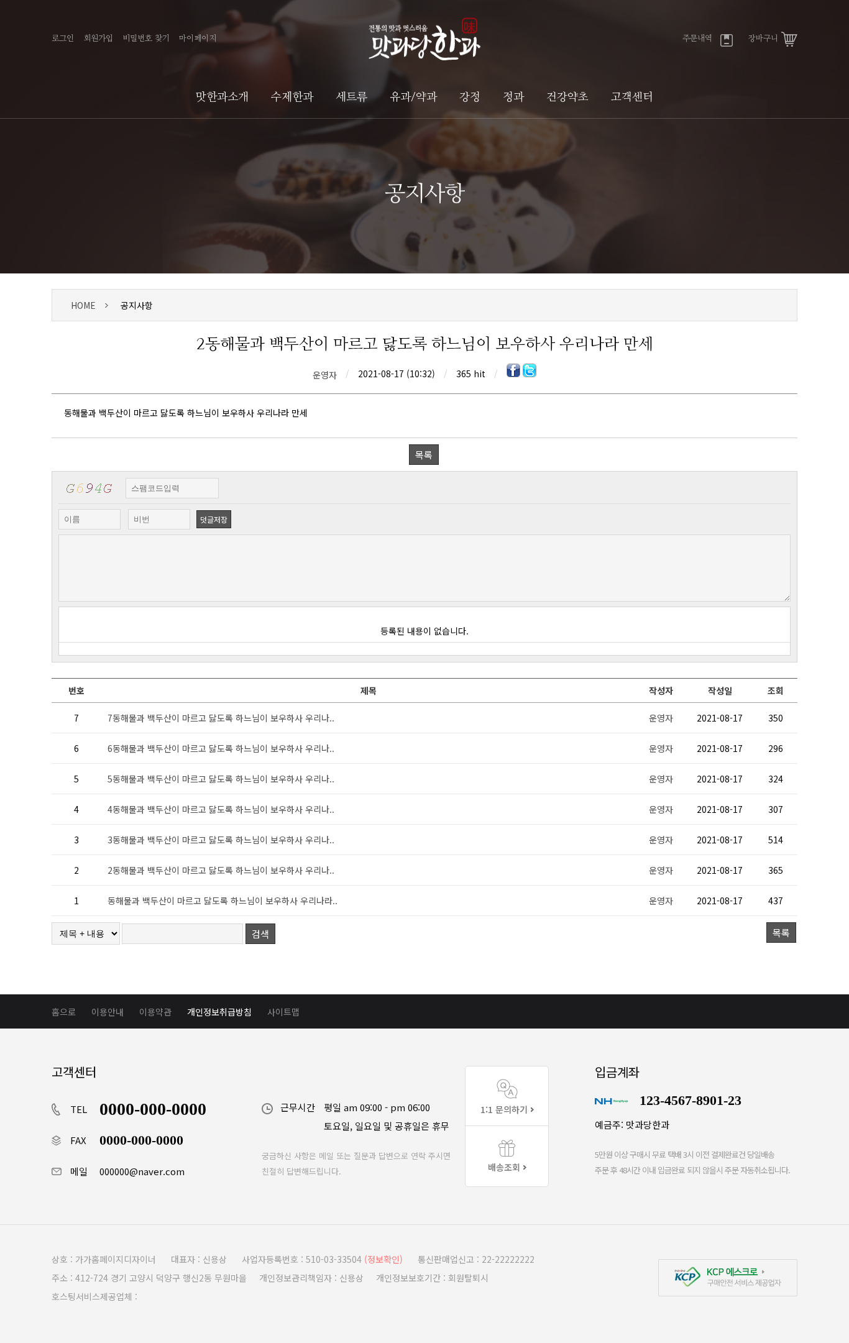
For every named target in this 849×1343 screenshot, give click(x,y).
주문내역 (697, 39)
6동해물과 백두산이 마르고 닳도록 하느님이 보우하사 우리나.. (221, 748)
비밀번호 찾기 (146, 39)
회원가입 (98, 39)
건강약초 (567, 97)
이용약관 (155, 1012)
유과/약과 (413, 97)
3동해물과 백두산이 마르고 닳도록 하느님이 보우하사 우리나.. (221, 839)
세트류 (351, 97)
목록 (424, 454)
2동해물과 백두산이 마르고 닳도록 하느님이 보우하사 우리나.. (221, 870)
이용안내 (107, 1012)
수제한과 (292, 97)
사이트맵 (283, 1012)
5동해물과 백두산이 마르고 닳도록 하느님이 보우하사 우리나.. (221, 778)
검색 (260, 933)
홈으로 (64, 1012)
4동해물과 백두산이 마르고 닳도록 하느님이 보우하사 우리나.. (221, 809)
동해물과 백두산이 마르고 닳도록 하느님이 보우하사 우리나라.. (222, 900)
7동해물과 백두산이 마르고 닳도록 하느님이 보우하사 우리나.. (221, 718)
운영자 (325, 375)
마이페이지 (197, 39)
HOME (83, 305)
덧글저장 (213, 519)
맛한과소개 (222, 97)
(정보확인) (383, 1259)
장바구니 (763, 39)
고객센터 (632, 97)
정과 (513, 97)
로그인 (63, 39)
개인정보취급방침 (219, 1012)
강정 (469, 97)
